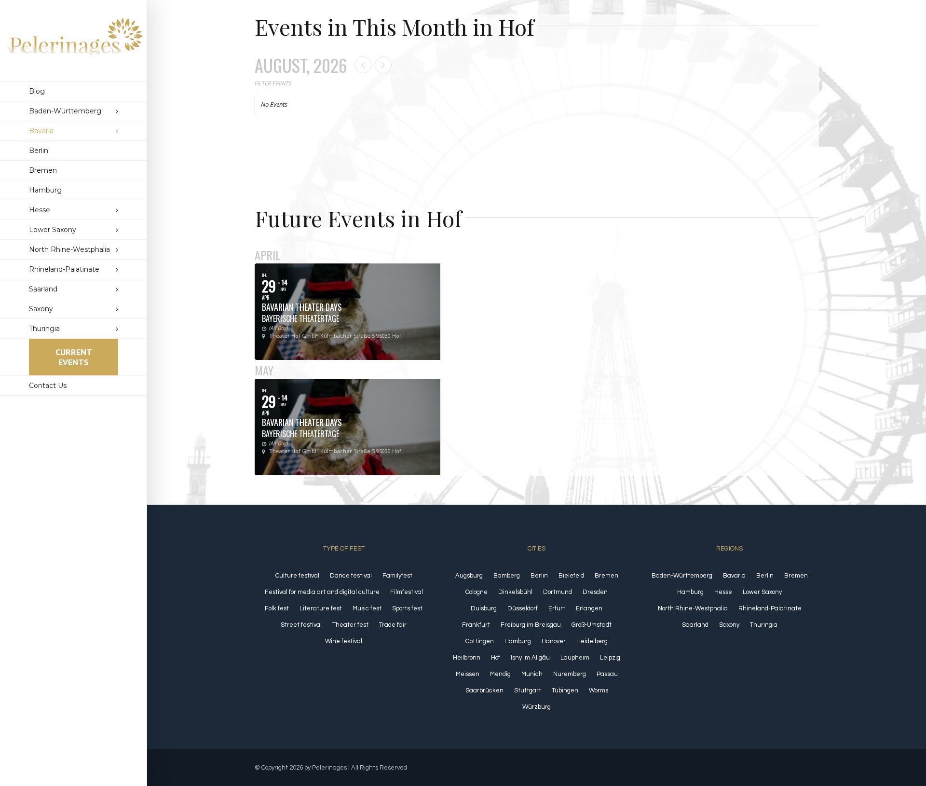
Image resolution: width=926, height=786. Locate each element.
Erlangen (589, 608)
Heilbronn (466, 657)
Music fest (367, 608)
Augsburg (469, 575)
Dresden (595, 592)
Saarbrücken (484, 690)
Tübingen (565, 690)
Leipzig (610, 657)
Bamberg (506, 575)
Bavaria (734, 575)
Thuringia (763, 624)
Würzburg (536, 706)
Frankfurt (476, 624)
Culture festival (297, 575)
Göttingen (479, 641)
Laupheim (574, 657)
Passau (607, 674)
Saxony (729, 624)
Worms (598, 690)
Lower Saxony (762, 592)
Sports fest (407, 608)
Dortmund (557, 592)
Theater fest (350, 624)
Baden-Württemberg (682, 575)
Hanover (554, 641)
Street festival (301, 624)
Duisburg (484, 608)
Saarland (695, 624)
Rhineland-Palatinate (770, 608)
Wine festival (343, 641)
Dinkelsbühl (515, 592)
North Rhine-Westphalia (693, 608)
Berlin (539, 575)
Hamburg (517, 641)
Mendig (500, 674)
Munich (532, 674)
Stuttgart (527, 690)
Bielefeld (571, 575)
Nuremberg (569, 674)
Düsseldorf (522, 608)
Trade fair (393, 624)
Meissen (467, 674)
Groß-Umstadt (592, 624)
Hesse (723, 592)
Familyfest (397, 575)
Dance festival (351, 575)
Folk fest (277, 608)
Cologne (476, 592)
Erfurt (556, 608)
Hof (495, 657)
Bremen (606, 575)
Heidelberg (592, 641)
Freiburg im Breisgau (531, 624)
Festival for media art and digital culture (322, 592)
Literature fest (321, 608)
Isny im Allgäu (530, 657)
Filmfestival (406, 592)
